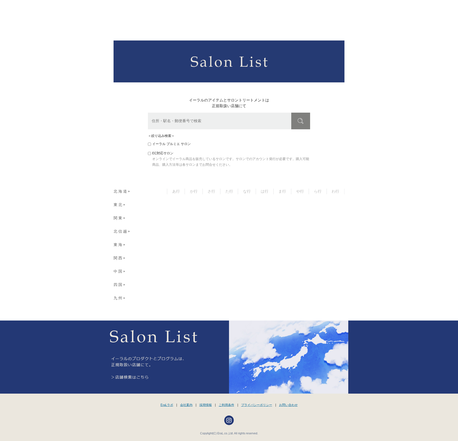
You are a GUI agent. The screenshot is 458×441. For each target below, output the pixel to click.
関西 (118, 258)
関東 (118, 218)
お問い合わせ (288, 405)
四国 (118, 285)
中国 (118, 271)
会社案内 (186, 405)
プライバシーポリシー (256, 405)
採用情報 (205, 405)
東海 (118, 245)
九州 (118, 298)
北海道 (121, 191)
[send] (300, 121)
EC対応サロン (162, 153)
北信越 (121, 231)
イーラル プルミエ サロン (171, 144)
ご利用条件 (226, 405)
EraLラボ (167, 405)
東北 (118, 205)
